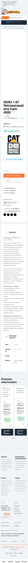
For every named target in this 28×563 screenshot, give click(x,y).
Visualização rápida (7, 392)
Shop (3, 561)
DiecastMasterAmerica (19, 547)
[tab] (14, 232)
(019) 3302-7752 (17, 22)
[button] (13, 438)
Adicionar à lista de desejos (13, 182)
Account (10, 561)
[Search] (24, 17)
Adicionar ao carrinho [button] (7, 432)
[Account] (10, 560)
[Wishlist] (24, 560)
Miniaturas (14, 26)
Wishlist (24, 561)
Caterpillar (10, 118)
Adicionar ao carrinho (13, 175)
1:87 (21, 26)
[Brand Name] (4, 541)
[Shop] (3, 560)
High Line (15, 118)
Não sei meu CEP (7, 205)
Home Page (7, 26)
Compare (7, 180)
